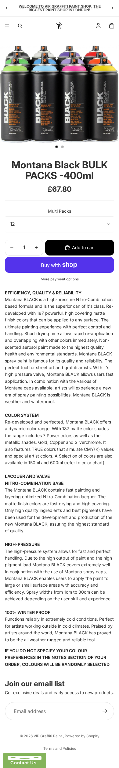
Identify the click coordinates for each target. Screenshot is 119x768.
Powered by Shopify (82, 736)
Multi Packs (59, 211)
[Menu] (7, 26)
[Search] (20, 26)
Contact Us (22, 762)
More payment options (60, 279)
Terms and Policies (59, 748)
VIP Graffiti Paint (48, 736)
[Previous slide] (6, 8)
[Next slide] (112, 8)
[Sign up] (105, 711)
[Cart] (111, 26)
